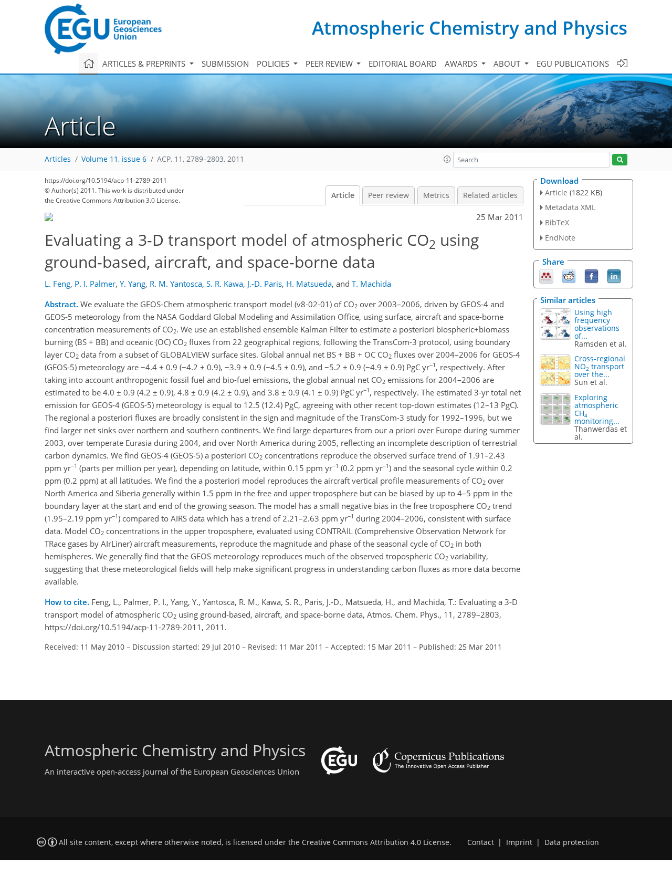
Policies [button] (274, 63)
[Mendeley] (546, 275)
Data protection (571, 842)
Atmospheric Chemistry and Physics (469, 27)
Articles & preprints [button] (144, 63)
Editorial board (403, 63)
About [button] (508, 63)
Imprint (519, 842)
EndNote (560, 238)
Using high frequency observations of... (597, 324)
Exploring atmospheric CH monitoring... (597, 409)
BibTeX (557, 222)
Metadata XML (570, 207)
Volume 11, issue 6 (113, 159)
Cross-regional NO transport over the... (599, 366)
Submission (225, 63)
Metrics (436, 195)
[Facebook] (591, 275)
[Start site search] (619, 160)
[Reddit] (569, 275)
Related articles (490, 195)
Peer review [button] (330, 63)
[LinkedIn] (614, 275)
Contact (480, 842)
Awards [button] (462, 63)
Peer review (388, 195)
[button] (447, 159)
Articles (58, 159)
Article (342, 195)
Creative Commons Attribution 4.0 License (375, 842)
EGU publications (573, 63)
